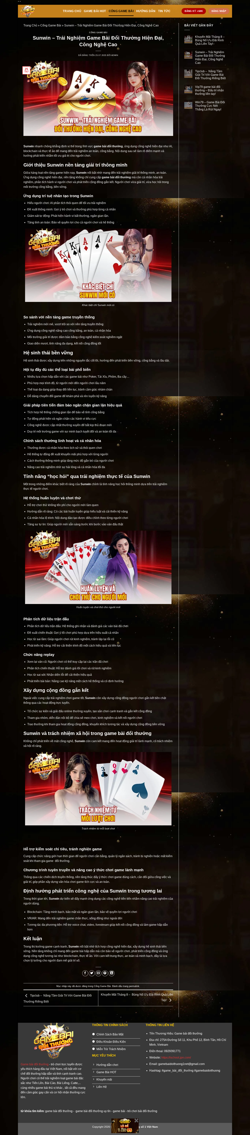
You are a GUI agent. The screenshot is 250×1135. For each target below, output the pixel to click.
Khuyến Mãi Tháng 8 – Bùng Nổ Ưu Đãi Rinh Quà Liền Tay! (210, 40)
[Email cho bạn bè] (98, 973)
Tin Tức (164, 11)
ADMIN (114, 55)
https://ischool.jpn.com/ (176, 1057)
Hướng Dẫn (146, 11)
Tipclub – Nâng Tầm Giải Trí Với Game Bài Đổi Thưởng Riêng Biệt (210, 75)
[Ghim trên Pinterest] (105, 973)
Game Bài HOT (95, 11)
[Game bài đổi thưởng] (39, 11)
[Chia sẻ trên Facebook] (85, 973)
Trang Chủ (72, 11)
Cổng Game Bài (121, 11)
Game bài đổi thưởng (34, 1064)
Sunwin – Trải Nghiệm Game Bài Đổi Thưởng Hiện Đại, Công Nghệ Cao (210, 57)
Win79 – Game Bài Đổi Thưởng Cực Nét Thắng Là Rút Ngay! (210, 106)
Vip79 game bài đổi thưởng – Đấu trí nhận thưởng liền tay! (209, 90)
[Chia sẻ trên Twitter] (92, 973)
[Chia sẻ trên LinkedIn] (112, 973)
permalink (134, 986)
